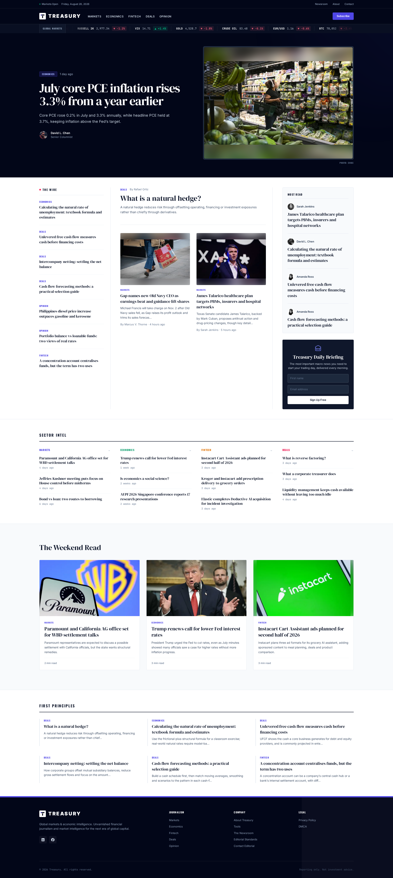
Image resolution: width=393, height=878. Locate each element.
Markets (94, 16)
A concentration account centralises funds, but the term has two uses (68, 363)
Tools (237, 826)
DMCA (303, 826)
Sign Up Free (318, 399)
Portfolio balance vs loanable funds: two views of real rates (68, 338)
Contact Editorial (244, 846)
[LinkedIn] (43, 839)
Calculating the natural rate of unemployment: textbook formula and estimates (70, 212)
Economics (114, 16)
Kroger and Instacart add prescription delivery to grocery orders (232, 481)
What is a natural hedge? (160, 198)
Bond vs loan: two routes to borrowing (70, 499)
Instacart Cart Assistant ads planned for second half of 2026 (233, 460)
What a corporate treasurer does (309, 473)
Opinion (165, 16)
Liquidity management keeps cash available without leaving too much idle (317, 492)
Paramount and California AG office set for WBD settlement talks (73, 460)
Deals (150, 16)
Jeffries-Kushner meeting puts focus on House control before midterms (71, 481)
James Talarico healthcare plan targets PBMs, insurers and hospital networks (228, 301)
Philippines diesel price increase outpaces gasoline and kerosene (65, 314)
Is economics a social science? (144, 478)
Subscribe (343, 16)
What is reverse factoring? (304, 458)
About (336, 4)
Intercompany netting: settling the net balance (70, 264)
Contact (349, 4)
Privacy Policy (307, 820)
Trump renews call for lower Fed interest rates (153, 460)
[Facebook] (52, 839)
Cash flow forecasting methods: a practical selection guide (66, 289)
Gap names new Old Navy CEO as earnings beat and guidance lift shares (154, 298)
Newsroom (321, 4)
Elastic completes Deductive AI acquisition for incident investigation (236, 501)
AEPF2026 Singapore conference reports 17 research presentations (155, 497)
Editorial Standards (245, 839)
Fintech (134, 16)
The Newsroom (243, 833)
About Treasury (243, 820)
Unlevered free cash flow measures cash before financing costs (67, 239)
